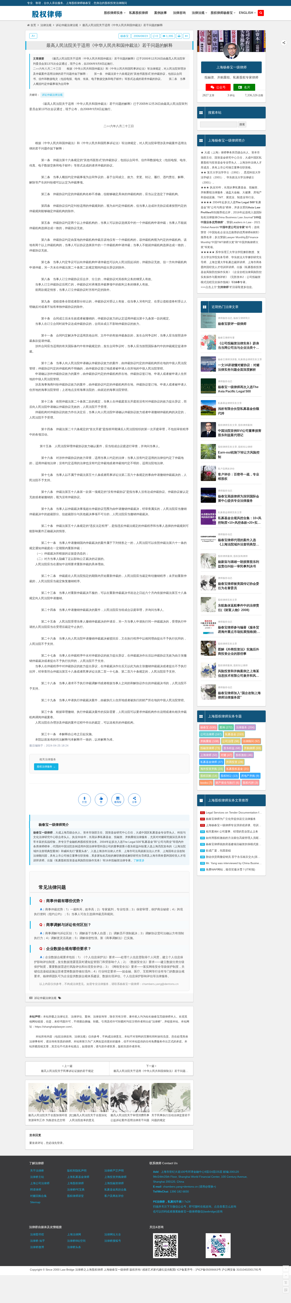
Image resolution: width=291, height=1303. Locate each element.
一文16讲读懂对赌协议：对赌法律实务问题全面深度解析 (239, 367)
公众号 (221, 87)
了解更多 (139, 860)
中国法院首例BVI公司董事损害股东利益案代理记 (239, 433)
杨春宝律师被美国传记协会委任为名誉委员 (238, 586)
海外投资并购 (211, 768)
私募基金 (234, 734)
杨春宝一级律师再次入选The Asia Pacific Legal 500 (238, 389)
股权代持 (250, 782)
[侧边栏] (186, 36)
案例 (226, 727)
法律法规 (45, 25)
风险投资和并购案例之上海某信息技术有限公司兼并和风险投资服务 (238, 673)
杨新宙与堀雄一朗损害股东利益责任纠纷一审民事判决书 (238, 564)
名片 (247, 87)
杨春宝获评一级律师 (232, 323)
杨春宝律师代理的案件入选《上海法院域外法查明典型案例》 (238, 542)
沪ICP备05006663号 (208, 1269)
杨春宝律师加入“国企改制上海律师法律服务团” (239, 695)
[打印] (179, 36)
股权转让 (229, 775)
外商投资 (234, 761)
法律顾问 (251, 741)
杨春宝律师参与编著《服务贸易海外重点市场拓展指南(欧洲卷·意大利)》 (239, 630)
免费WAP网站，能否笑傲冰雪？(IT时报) (230, 869)
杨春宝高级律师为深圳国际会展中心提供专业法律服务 (238, 498)
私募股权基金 (237, 768)
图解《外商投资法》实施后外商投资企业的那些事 (238, 651)
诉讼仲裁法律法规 (67, 25)
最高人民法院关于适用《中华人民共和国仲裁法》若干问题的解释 (109, 45)
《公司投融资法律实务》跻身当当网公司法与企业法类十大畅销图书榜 (238, 346)
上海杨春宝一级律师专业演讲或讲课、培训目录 (235, 825)
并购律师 (252, 748)
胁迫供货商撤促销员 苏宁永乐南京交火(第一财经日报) (239, 856)
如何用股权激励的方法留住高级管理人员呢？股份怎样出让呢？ (244, 837)
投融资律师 (210, 748)
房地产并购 (250, 775)
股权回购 (208, 775)
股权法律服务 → (46, 766)
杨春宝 (124, 36)
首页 (33, 25)
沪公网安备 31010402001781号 (241, 1269)
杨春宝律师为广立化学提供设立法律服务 (231, 818)
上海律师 (208, 755)
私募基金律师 (211, 761)
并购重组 (209, 741)
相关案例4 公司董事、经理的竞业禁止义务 (232, 831)
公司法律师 (211, 734)
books (206, 782)
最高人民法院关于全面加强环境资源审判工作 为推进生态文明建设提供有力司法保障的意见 (47, 1120)
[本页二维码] (286, 1290)
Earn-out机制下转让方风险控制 (239, 454)
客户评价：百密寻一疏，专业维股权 (238, 476)
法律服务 (245, 727)
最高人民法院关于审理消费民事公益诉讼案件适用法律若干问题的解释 (129, 1120)
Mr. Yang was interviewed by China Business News (237, 863)
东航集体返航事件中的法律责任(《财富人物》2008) (238, 607)
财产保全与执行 (227, 782)
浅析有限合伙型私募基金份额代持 (238, 411)
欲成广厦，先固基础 (218, 850)
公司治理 (230, 741)
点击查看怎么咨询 (225, 1206)
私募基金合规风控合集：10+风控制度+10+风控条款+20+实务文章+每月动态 (239, 520)
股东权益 (232, 748)
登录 (60, 1142)
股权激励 (244, 755)
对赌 (226, 755)
